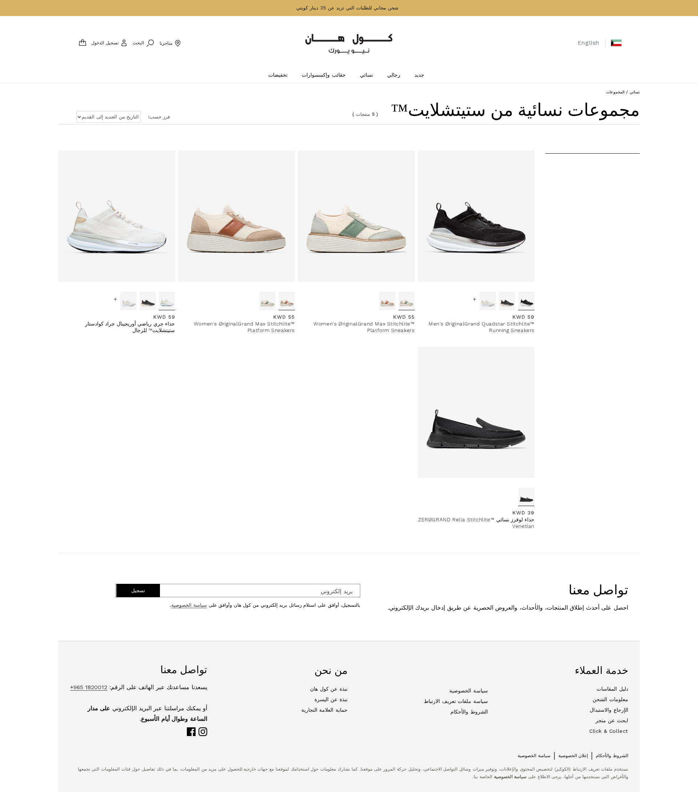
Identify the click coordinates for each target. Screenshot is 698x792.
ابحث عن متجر (611, 720)
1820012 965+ (89, 687)
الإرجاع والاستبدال (609, 710)
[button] (616, 43)
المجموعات (615, 92)
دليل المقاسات (612, 689)
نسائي (635, 92)
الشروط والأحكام (469, 712)
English (588, 42)
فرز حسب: (159, 117)
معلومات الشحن (610, 699)
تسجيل (138, 590)
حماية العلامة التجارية (324, 710)
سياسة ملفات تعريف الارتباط (456, 701)
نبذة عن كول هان (329, 689)
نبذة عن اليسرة (331, 699)
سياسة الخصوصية (189, 605)
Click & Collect (608, 731)
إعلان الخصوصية (573, 755)
